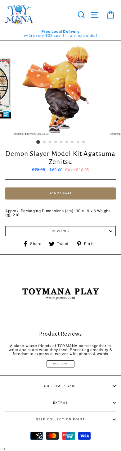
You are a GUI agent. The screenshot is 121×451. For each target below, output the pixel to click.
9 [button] (83, 142)
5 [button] (61, 142)
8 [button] (78, 142)
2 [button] (44, 142)
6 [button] (67, 142)
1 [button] (38, 142)
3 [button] (50, 142)
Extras (60, 402)
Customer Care (60, 386)
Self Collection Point (60, 419)
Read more (60, 364)
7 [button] (72, 142)
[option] (60, 33)
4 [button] (55, 142)
